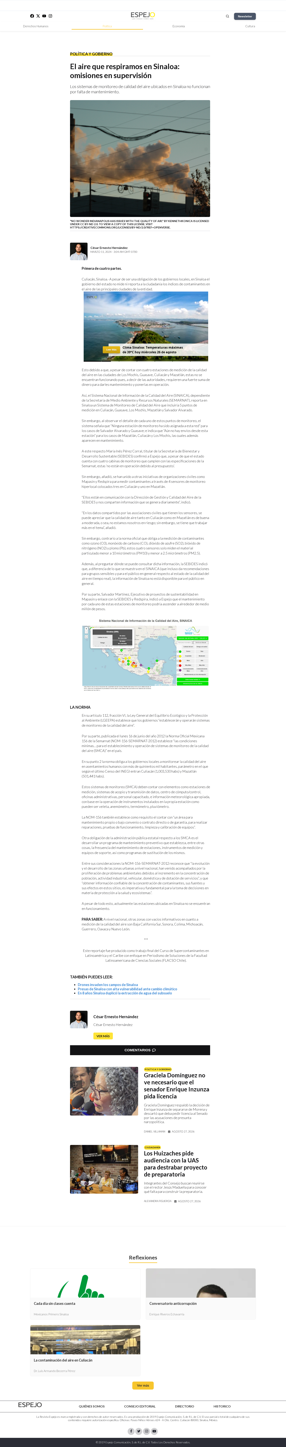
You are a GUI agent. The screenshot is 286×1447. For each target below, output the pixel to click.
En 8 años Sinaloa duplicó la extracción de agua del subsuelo (125, 993)
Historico (222, 1406)
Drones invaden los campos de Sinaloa (108, 985)
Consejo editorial (140, 1406)
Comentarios (138, 1050)
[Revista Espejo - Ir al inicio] (30, 1404)
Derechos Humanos (35, 26)
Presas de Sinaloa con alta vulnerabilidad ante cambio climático (127, 989)
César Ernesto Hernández (115, 1016)
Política (107, 26)
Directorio (184, 1406)
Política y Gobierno (91, 53)
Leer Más (111, 349)
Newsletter (245, 16)
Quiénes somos (92, 1406)
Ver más (103, 1036)
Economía (179, 26)
